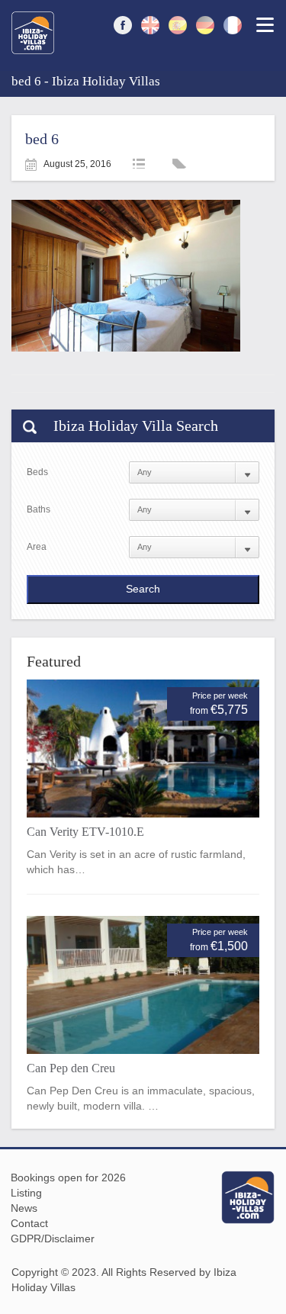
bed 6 (42, 138)
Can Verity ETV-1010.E (85, 831)
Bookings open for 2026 (68, 1177)
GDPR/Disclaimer (53, 1238)
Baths (38, 509)
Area (37, 546)
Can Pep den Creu (71, 1068)
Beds (37, 472)
